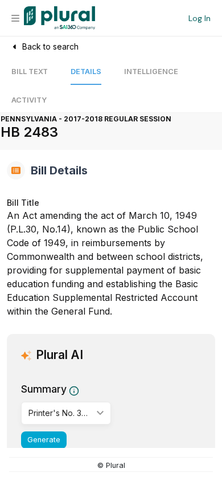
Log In (199, 18)
